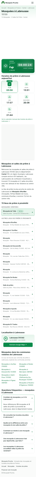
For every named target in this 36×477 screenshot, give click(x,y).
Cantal (24, 8)
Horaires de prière (22, 466)
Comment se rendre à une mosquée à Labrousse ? (16, 432)
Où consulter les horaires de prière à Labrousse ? (16, 416)
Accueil (4, 8)
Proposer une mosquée (9, 470)
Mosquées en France (14, 8)
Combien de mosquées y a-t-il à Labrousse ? (15, 398)
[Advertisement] (18, 39)
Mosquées (11, 466)
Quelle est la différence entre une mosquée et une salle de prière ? (15, 424)
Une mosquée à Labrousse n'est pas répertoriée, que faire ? (15, 440)
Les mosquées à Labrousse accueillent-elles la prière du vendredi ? (13, 448)
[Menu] (32, 3)
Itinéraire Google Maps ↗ (18, 345)
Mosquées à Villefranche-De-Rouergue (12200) (25, 377)
